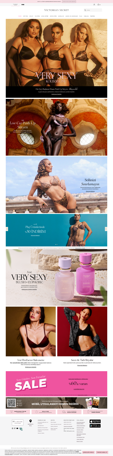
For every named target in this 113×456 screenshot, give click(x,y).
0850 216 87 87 (67, 422)
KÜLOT (31, 16)
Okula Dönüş (80, 431)
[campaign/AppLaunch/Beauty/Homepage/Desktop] (56, 402)
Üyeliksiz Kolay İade (43, 427)
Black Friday (80, 441)
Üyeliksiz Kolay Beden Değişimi (43, 430)
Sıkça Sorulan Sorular (56, 424)
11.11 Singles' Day (81, 437)
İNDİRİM (92, 16)
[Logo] (56, 10)
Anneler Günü (80, 429)
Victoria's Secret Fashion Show (81, 423)
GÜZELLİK (61, 16)
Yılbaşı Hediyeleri (81, 425)
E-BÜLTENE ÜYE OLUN (18, 422)
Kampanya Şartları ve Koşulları (43, 423)
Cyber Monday (80, 439)
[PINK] (23, 4)
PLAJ (80, 16)
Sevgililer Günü (80, 427)
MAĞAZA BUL (30, 424)
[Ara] (85, 10)
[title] (56, 58)
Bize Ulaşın (53, 422)
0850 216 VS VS (67, 424)
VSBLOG (86, 16)
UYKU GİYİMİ (44, 16)
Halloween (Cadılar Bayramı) (81, 434)
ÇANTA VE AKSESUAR (72, 16)
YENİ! (20, 16)
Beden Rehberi (54, 426)
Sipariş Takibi (41, 433)
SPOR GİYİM (53, 16)
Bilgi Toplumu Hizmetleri (54, 429)
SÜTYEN (25, 16)
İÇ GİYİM (37, 16)
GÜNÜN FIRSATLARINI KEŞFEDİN (69, 1)
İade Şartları (41, 425)
